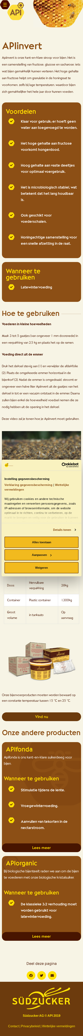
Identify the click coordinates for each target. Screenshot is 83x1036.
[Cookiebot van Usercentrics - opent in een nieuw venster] (62, 465)
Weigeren (41, 567)
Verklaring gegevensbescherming (28, 485)
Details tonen (62, 529)
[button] (31, 975)
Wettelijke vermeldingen (58, 1026)
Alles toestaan (41, 542)
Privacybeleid (30, 1026)
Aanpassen (39, 554)
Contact (13, 1026)
